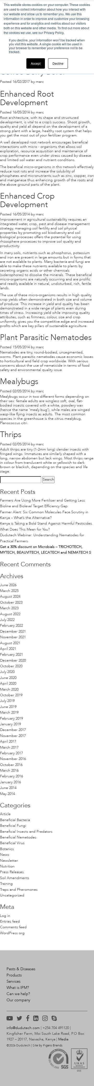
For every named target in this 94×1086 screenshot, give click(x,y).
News (4, 854)
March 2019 (9, 712)
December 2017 (13, 730)
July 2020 (7, 672)
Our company (18, 1000)
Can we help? (18, 993)
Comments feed (13, 927)
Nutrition (7, 866)
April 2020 (8, 683)
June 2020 (8, 678)
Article (5, 814)
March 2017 (9, 747)
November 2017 (13, 736)
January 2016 (10, 782)
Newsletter (9, 860)
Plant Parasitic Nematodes (46, 337)
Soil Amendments (14, 878)
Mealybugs (19, 381)
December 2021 (13, 631)
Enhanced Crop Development (27, 200)
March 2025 (9, 591)
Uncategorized (12, 895)
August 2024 (10, 596)
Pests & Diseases (21, 969)
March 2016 (9, 770)
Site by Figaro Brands (47, 1045)
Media (63, 1039)
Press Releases (12, 872)
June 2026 (8, 585)
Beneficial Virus (12, 843)
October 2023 (11, 602)
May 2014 (7, 794)
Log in (5, 916)
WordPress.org (12, 933)
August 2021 (10, 643)
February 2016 (11, 776)
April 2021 (8, 649)
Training (6, 883)
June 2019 (8, 707)
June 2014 (8, 788)
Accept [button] (35, 63)
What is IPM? (18, 987)
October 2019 (11, 695)
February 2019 (11, 718)
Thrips (10, 434)
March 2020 (9, 689)
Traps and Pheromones (19, 889)
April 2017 (8, 741)
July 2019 (7, 701)
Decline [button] (57, 63)
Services (13, 981)
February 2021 (11, 654)
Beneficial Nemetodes (18, 837)
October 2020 (11, 666)
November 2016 (13, 759)
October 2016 (11, 765)
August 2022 (10, 614)
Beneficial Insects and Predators (26, 831)
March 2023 (9, 608)
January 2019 (10, 724)
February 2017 (11, 753)
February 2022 (11, 625)
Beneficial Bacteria (15, 820)
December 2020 (13, 660)
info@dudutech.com (23, 1028)
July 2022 (7, 620)
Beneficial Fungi (13, 825)
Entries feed (10, 921)
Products (14, 975)
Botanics (7, 849)
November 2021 (13, 637)
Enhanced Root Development (27, 98)
